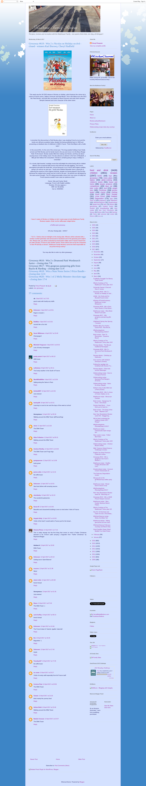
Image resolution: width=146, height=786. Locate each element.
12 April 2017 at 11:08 (50, 460)
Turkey (95, 214)
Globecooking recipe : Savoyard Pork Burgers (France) (101, 379)
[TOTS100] (94, 647)
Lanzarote (103, 214)
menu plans (107, 178)
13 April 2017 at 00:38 (49, 580)
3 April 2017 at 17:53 (42, 298)
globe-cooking (107, 180)
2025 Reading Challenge (102, 668)
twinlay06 (37, 402)
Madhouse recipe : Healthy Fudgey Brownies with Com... (101, 464)
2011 (93, 554)
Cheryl (98, 671)
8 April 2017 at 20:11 (47, 368)
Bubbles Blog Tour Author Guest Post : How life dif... (102, 326)
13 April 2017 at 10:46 (47, 626)
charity (102, 192)
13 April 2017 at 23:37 (52, 719)
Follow (92, 626)
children (93, 173)
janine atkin (38, 472)
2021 (94, 238)
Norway (92, 212)
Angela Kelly (38, 518)
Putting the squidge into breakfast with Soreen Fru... (102, 365)
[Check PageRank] (96, 570)
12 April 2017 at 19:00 (47, 545)
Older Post (81, 759)
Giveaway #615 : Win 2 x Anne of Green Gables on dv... (103, 393)
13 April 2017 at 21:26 (46, 695)
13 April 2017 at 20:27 (47, 672)
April (95, 273)
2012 (94, 551)
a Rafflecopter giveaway (57, 225)
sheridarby (37, 495)
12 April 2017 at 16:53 (50, 518)
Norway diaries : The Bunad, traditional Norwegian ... (102, 345)
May (95, 271)
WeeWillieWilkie (39, 379)
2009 (94, 559)
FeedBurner (107, 148)
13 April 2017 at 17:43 (47, 649)
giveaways (40, 288)
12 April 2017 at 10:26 (52, 449)
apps (111, 198)
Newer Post (34, 759)
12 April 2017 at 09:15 (51, 437)
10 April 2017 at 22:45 (49, 391)
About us (92, 118)
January (96, 537)
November (97, 254)
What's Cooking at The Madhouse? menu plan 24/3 (103, 341)
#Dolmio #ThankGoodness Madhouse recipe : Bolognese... (101, 302)
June (95, 268)
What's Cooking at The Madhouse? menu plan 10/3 (103, 440)
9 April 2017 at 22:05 (51, 379)
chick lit (92, 200)
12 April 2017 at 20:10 (47, 557)
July (95, 265)
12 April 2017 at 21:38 (46, 568)
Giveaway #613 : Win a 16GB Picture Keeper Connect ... (102, 498)
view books (111, 678)
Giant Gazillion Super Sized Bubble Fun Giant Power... (102, 530)
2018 (94, 246)
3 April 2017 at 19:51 (47, 310)
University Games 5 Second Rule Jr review (102, 288)
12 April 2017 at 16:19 (48, 495)
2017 (94, 249)
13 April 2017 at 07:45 (45, 603)
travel (97, 194)
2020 (94, 241)
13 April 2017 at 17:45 (49, 661)
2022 (94, 236)
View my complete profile (98, 46)
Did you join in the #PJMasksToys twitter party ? (102, 479)
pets (105, 204)
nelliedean (37, 368)
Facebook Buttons (98, 616)
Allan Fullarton (39, 437)
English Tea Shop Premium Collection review (101, 453)
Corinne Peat (38, 684)
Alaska (99, 216)
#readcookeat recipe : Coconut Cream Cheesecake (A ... (103, 470)
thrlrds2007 (37, 391)
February (97, 534)
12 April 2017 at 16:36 (47, 506)
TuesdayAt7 (38, 661)
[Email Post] (55, 286)
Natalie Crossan (39, 719)
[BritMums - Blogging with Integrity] (101, 688)
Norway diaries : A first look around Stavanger (101, 369)
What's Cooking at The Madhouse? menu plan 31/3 (103, 283)
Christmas (102, 190)
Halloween (114, 200)
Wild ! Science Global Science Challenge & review (102, 449)
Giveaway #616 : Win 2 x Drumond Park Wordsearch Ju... (102, 351)
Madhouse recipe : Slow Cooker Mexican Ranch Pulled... (101, 503)
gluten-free (96, 204)
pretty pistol (38, 356)
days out (108, 186)
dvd (35, 288)
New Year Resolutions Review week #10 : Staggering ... (102, 415)
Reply (35, 304)
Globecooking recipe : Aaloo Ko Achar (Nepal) (102, 384)
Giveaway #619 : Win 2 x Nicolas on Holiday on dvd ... (103, 292)
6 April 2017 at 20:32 (53, 345)
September (97, 260)
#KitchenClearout (99, 202)
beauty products (106, 184)
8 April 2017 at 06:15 (48, 356)
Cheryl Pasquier (97, 43)
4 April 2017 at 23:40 (51, 333)
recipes (113, 173)
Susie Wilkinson (39, 333)
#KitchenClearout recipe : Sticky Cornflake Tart (101, 517)
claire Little (37, 580)
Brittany (99, 212)
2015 (94, 543)
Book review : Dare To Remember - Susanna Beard (101, 336)
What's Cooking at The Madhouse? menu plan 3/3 (102, 508)
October (96, 257)
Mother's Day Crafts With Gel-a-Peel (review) (102, 388)
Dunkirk (92, 208)
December (97, 252)
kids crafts (94, 188)
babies (92, 180)
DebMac (36, 321)
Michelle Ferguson (40, 345)
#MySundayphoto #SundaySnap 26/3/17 (101, 331)
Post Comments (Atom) (62, 765)
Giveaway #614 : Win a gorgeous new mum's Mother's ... (100, 458)
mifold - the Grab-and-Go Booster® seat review (101, 297)
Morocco (92, 216)
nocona (36, 568)
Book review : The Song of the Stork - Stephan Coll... (102, 410)
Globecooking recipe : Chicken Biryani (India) (103, 444)
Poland (107, 212)
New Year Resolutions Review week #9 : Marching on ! (102, 493)
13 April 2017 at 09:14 (49, 615)
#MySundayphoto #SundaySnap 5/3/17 (100, 489)
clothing (114, 192)
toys (110, 176)
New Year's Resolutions (106, 210)
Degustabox (99, 198)
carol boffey (38, 615)
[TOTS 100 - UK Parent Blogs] (98, 645)
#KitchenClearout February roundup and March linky (101, 525)
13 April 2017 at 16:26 (43, 638)
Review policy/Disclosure (97, 121)
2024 (94, 230)
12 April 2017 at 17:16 (51, 530)
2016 (94, 540)
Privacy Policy (94, 124)
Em (35, 638)
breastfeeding (104, 208)
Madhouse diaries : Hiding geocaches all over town (101, 521)
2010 (94, 557)
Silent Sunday (111, 194)
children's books (96, 182)
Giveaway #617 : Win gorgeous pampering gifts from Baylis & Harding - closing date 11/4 (54, 267)
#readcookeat (113, 202)
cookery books (108, 206)
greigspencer (38, 460)
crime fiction (100, 196)
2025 (94, 227)
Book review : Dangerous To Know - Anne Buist (102, 401)
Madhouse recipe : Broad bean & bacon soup (101, 484)
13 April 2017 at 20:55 (50, 684)
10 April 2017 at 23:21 (47, 402)
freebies (114, 196)
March (96, 276)
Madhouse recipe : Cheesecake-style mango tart (102, 430)
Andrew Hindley (39, 449)
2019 (94, 244)
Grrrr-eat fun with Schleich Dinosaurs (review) (101, 360)
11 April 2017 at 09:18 (49, 414)
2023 (94, 233)
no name (36, 672)
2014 (94, 546)
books (100, 176)
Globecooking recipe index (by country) (102, 127)
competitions (94, 186)
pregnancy (102, 200)
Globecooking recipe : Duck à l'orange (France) (102, 373)
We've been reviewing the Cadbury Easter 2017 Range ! (101, 420)
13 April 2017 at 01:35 (49, 591)
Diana (35, 603)
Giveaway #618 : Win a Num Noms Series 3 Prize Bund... (103, 307)
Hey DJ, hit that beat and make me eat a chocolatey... (103, 512)
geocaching (93, 206)
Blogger (82, 782)
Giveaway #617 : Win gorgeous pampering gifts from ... (102, 317)
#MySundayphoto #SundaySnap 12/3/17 (101, 425)
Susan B (36, 506)
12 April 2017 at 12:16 (49, 472)
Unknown (37, 310)
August (96, 262)
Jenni (35, 426)
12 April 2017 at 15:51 (47, 483)
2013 (94, 549)
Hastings (114, 212)
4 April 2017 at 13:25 (46, 321)
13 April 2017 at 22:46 (49, 707)
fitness (112, 204)
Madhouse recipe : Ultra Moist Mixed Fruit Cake (102, 311)
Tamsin (36, 695)
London (112, 214)
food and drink (99, 170)
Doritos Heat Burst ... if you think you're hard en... (101, 406)
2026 (94, 225)
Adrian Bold (38, 707)
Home (58, 759)
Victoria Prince (38, 530)
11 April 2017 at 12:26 (45, 426)
